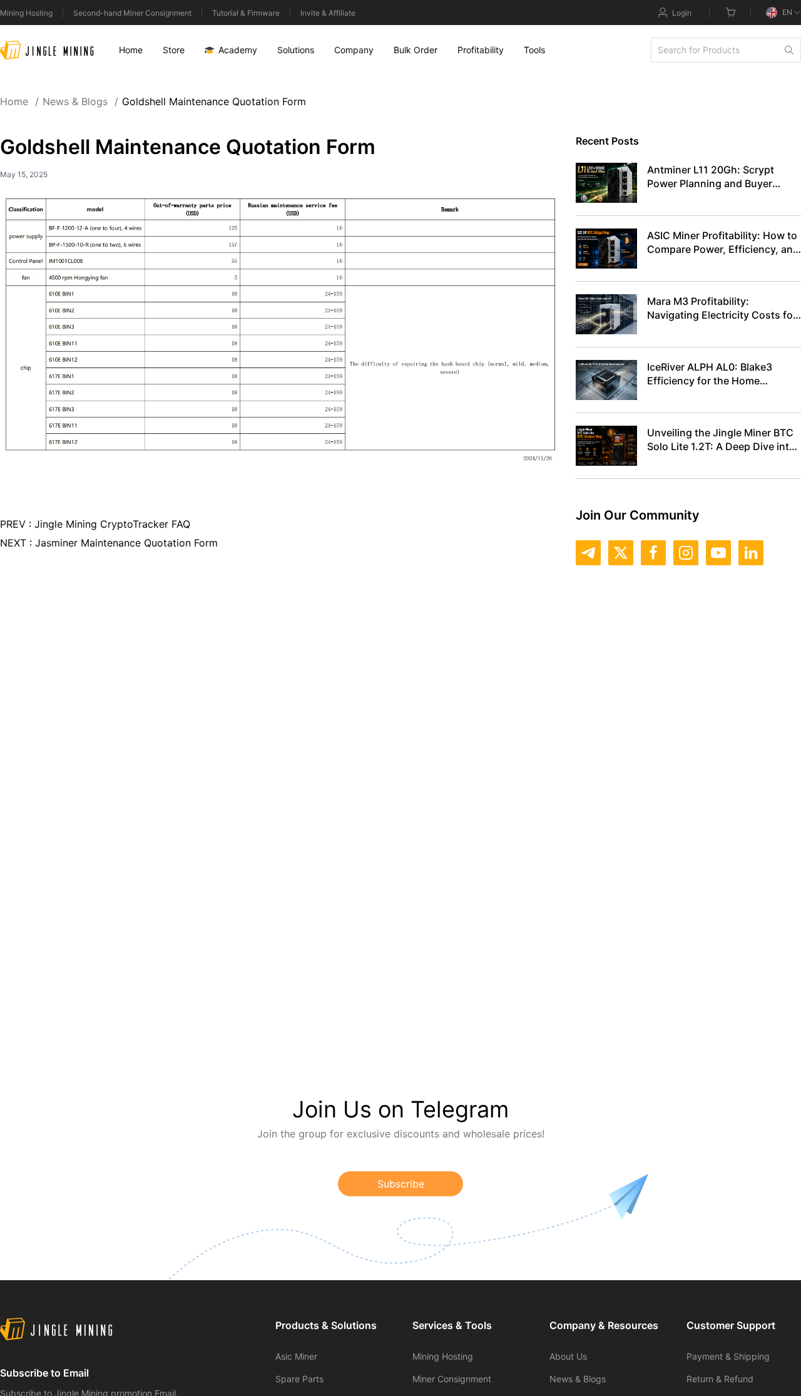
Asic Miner (296, 1356)
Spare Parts (299, 1378)
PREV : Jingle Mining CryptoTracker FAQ (95, 524)
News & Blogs (80, 101)
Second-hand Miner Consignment (132, 13)
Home (19, 101)
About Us (568, 1356)
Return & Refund (719, 1378)
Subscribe (400, 1184)
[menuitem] (131, 50)
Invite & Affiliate (327, 13)
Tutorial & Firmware (246, 13)
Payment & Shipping (728, 1356)
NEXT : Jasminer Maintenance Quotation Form (109, 542)
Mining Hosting (26, 13)
